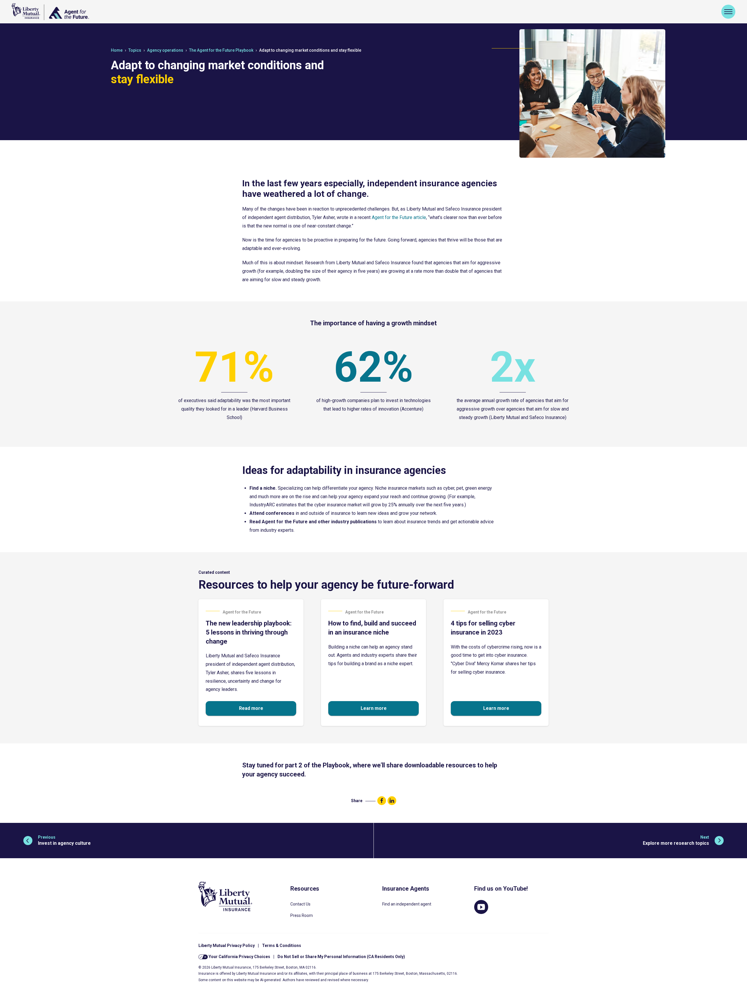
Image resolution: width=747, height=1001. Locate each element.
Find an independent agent (406, 904)
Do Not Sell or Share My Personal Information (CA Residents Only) (341, 956)
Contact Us (300, 904)
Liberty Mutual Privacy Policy (226, 945)
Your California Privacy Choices (239, 956)
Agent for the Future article (399, 217)
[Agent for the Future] (50, 11)
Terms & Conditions (281, 945)
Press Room (301, 915)
